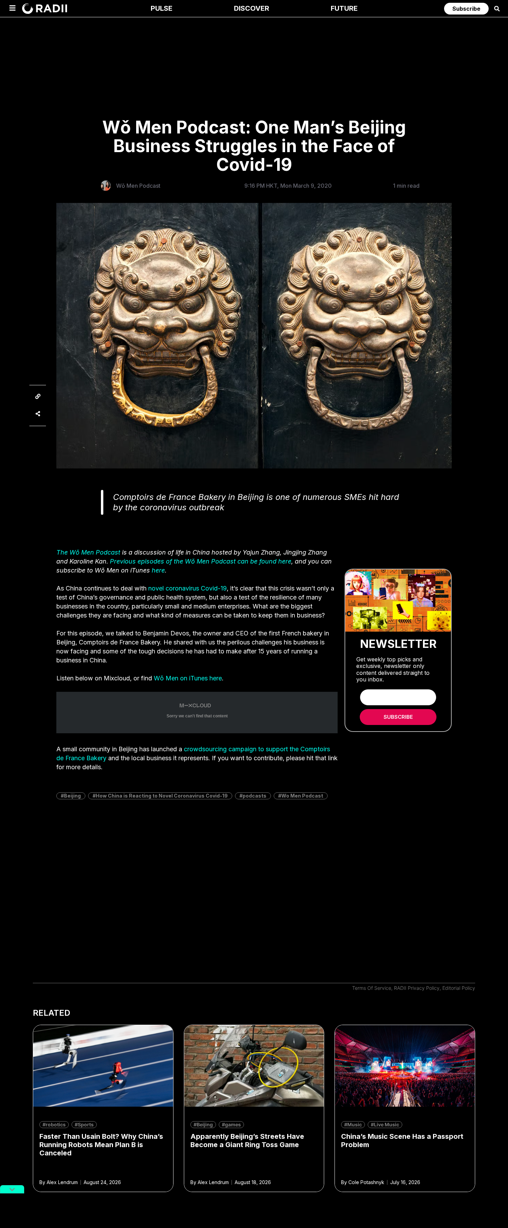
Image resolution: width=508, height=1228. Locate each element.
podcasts (254, 796)
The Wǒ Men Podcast (88, 552)
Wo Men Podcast (302, 796)
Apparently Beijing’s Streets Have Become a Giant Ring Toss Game (247, 1140)
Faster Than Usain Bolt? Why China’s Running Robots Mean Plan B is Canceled (101, 1144)
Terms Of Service (371, 988)
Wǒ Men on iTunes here (188, 678)
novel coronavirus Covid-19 (187, 588)
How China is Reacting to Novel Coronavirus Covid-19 (162, 796)
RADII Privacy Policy (417, 988)
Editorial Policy (458, 988)
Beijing (72, 796)
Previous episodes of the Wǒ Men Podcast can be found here (200, 561)
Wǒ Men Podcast (138, 185)
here (158, 570)
